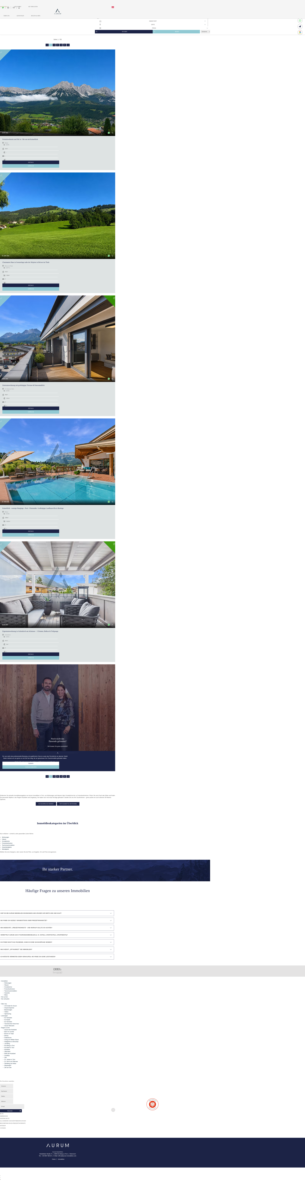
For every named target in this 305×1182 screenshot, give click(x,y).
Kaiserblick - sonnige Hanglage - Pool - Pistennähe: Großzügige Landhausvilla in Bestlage (33, 508)
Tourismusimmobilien (8, 845)
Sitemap (3, 1125)
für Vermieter (8, 1021)
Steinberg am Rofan (10, 1063)
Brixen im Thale (9, 1033)
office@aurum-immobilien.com (67, 1156)
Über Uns (6, 15)
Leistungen (20, 15)
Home (54, 1159)
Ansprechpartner (9, 1008)
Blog (2, 1113)
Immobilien (3, 6)
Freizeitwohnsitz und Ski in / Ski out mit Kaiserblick (20, 139)
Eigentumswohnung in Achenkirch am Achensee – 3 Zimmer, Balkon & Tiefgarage (30, 631)
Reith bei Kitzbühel (9, 1053)
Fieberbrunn (7, 1037)
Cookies (3, 1128)
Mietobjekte (5, 849)
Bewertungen (8, 1010)
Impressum (4, 1116)
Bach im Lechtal (9, 1031)
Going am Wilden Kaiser (11, 1039)
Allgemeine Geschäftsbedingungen (13, 1121)
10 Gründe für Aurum (10, 1006)
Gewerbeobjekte (7, 847)
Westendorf (7, 1065)
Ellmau (6, 1035)
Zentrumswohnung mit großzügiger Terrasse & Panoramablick (23, 385)
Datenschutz (4, 1118)
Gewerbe (7, 993)
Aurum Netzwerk (9, 1025)
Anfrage (31, 166)
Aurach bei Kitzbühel (10, 1029)
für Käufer (7, 1020)
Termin (30, 763)
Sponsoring (7, 1014)
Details (31, 162)
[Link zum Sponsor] (57, 970)
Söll (5, 1057)
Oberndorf (7, 1051)
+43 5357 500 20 (47, 1156)
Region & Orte (35, 15)
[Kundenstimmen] (300, 32)
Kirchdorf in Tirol (9, 1047)
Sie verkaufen (33, 6)
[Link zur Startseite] (57, 1146)
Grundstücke (6, 841)
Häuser (4, 839)
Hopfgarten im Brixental (11, 1041)
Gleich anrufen (30, 767)
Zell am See (7, 1067)
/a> (1, 752)
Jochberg (7, 1043)
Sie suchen (17, 6)
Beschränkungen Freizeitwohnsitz (12, 1123)
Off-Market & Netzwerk (68, 804)
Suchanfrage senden (46, 804)
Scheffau (7, 1055)
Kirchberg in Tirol (9, 1045)
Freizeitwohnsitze (7, 843)
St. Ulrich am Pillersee (11, 1061)
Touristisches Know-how (11, 1023)
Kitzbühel (7, 1049)
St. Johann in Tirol (9, 1059)
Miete (6, 995)
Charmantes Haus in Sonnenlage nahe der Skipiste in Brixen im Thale (25, 262)
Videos (6, 1012)
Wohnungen (5, 837)
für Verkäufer (8, 1018)
